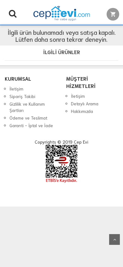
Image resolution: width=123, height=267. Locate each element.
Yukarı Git (114, 239)
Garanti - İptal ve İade (31, 125)
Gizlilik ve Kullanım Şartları (27, 107)
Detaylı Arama (84, 103)
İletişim (16, 88)
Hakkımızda (82, 111)
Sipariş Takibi (22, 96)
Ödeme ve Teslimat (28, 118)
